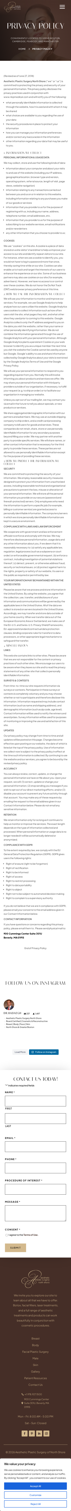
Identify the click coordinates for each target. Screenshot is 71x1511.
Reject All (36, 1503)
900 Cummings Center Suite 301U (23, 933)
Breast (36, 1338)
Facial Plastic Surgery (35, 1351)
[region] (35, 1484)
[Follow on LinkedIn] (39, 1433)
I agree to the (23, 1234)
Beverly (8, 937)
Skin (35, 1365)
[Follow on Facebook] (25, 1433)
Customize (35, 1494)
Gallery (35, 1371)
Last (8, 1126)
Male (35, 1358)
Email (10, 1137)
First (8, 1108)
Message (12, 1201)
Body (35, 1345)
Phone (11, 1159)
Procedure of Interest (24, 1180)
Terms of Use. (30, 1234)
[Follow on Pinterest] (32, 1433)
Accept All (35, 1486)
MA (15, 937)
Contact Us (35, 1384)
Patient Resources (35, 1378)
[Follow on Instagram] (46, 1433)
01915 (21, 937)
